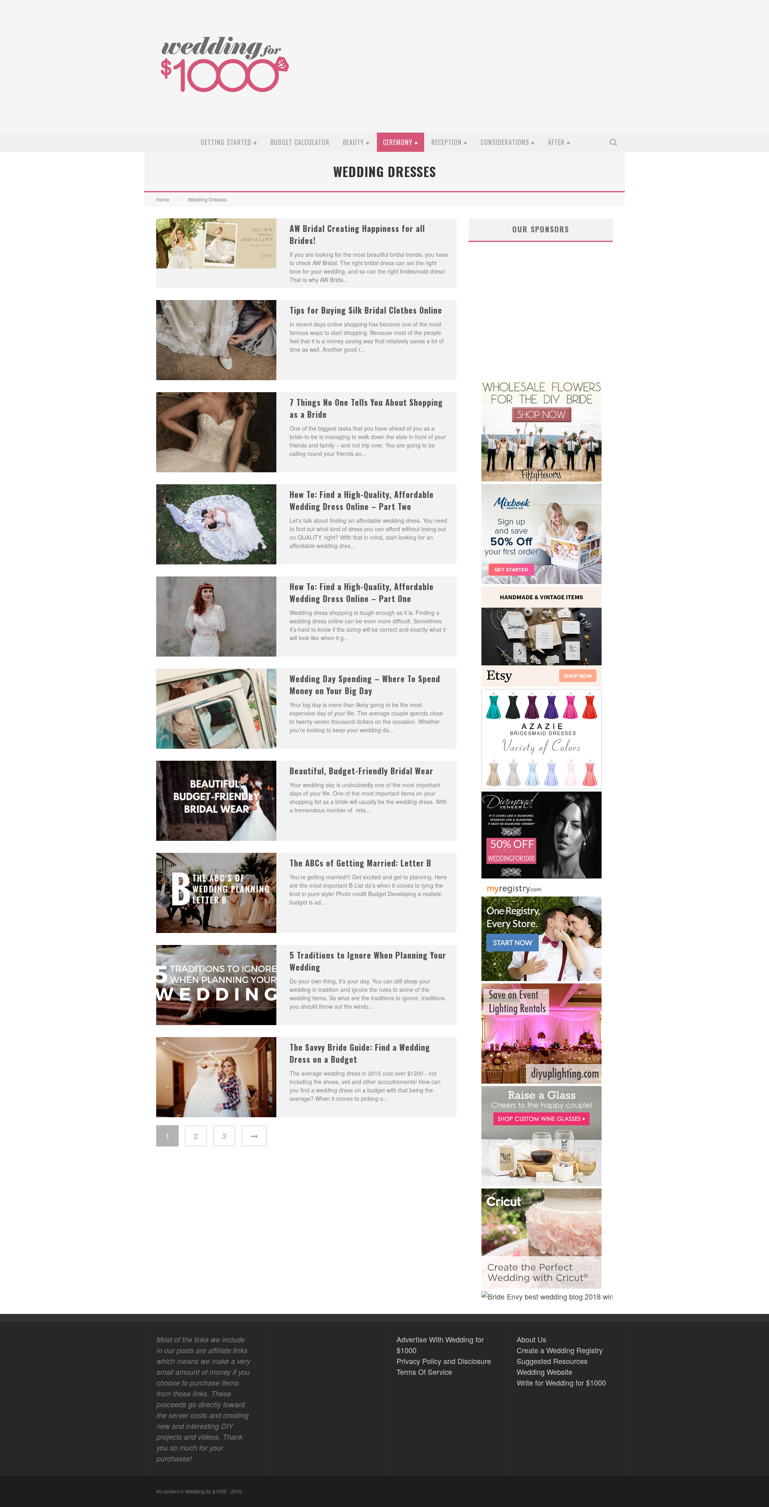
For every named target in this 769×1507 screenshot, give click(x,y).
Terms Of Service (424, 1371)
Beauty (353, 142)
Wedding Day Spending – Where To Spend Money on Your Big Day (365, 685)
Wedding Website (544, 1371)
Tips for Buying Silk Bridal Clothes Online (366, 310)
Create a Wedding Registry (560, 1350)
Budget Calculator (300, 142)
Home (162, 199)
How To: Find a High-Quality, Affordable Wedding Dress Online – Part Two (362, 500)
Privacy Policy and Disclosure (444, 1361)
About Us (531, 1339)
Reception (446, 142)
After (556, 142)
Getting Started (226, 142)
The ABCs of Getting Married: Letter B (360, 863)
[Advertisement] (475, 72)
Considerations (505, 142)
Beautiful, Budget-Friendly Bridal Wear (361, 771)
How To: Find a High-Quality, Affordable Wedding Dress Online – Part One (362, 592)
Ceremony (398, 142)
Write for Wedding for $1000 (561, 1382)
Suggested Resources (552, 1361)
